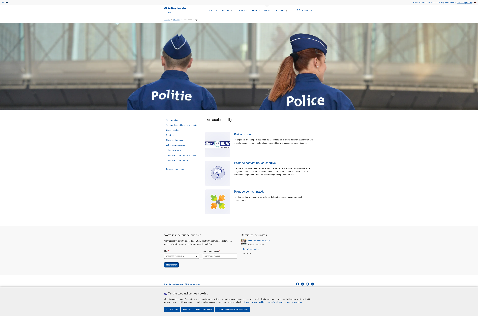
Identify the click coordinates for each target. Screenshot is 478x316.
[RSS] (312, 284)
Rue (166, 251)
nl (3, 2)
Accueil (167, 20)
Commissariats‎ (172, 130)
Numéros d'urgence (174, 140)
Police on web (174, 150)
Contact (266, 10)
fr (6, 2)
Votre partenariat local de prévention (182, 125)
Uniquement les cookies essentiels (232, 309)
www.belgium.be (464, 2)
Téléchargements (192, 284)
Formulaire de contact (175, 169)
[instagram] (302, 284)
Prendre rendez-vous (173, 284)
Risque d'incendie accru (259, 241)
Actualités (212, 10)
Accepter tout (172, 309)
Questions (225, 10)
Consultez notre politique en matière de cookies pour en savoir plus (273, 302)
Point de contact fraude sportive (182, 155)
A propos (254, 10)
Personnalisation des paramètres (197, 309)
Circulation (240, 10)
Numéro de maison (211, 251)
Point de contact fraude (178, 160)
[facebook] (297, 284)
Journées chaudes (251, 249)
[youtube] (307, 284)
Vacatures (280, 10)
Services (170, 135)
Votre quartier (172, 120)
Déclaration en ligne (175, 145)
